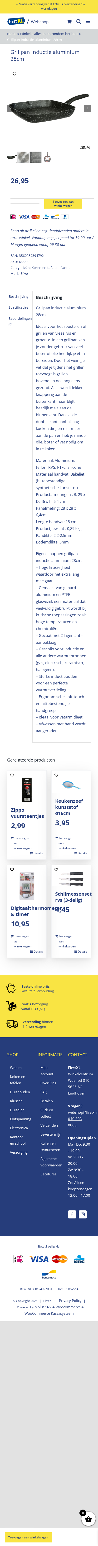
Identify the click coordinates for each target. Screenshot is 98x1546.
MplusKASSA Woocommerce (57, 1307)
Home (11, 33)
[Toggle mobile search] (78, 21)
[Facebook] (72, 1214)
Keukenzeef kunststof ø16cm (69, 807)
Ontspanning (19, 1119)
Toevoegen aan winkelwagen (63, 204)
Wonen (16, 1067)
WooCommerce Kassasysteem (49, 1313)
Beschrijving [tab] (18, 296)
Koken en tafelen (45, 267)
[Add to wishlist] (14, 74)
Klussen (16, 1101)
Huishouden (19, 1092)
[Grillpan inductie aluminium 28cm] (49, 108)
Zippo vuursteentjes (27, 813)
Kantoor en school (18, 1140)
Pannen (66, 267)
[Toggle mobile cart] (69, 21)
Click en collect (46, 1113)
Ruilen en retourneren (49, 1146)
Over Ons (48, 1083)
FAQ (43, 1092)
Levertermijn (49, 1134)
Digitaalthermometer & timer (36, 911)
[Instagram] (83, 1214)
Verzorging (19, 1152)
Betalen (46, 1101)
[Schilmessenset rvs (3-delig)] (71, 875)
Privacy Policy (70, 1300)
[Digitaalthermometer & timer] (26, 882)
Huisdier (17, 1110)
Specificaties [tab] (18, 307)
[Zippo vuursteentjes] (26, 786)
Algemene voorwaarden (49, 1161)
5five (24, 273)
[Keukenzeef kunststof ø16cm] (71, 782)
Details (38, 853)
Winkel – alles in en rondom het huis (49, 33)
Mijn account (46, 1070)
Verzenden (49, 1125)
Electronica (19, 1128)
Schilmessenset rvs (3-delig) (73, 897)
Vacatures (48, 1174)
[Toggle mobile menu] (88, 21)
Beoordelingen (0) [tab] (20, 321)
